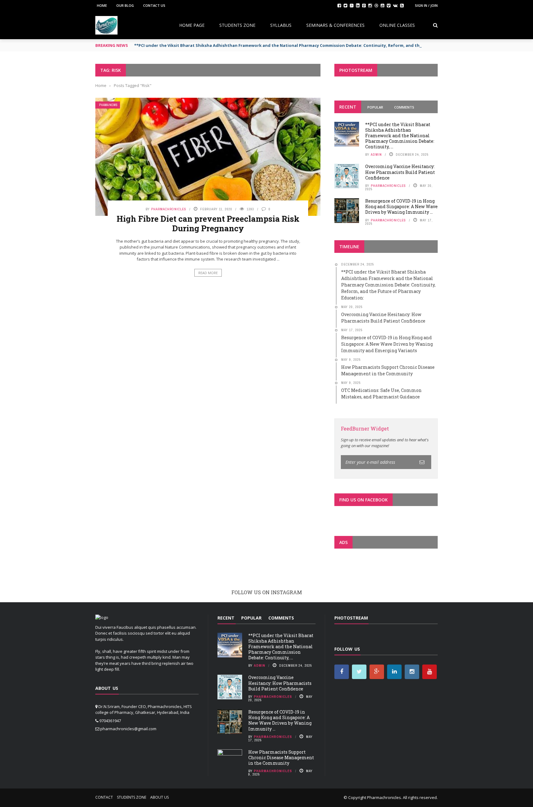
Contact (104, 797)
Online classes (397, 25)
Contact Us (154, 5)
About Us (159, 797)
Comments (404, 107)
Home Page (192, 25)
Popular (375, 107)
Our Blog (125, 5)
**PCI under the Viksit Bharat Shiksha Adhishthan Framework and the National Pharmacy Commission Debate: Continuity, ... (399, 135)
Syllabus (280, 25)
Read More (208, 272)
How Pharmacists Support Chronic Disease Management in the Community (281, 757)
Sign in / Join (426, 5)
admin (376, 154)
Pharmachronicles (168, 209)
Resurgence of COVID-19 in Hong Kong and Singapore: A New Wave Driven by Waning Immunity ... (401, 206)
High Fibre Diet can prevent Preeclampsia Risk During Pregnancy (208, 223)
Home (102, 5)
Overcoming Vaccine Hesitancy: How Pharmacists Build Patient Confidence (400, 171)
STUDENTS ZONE (237, 25)
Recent (347, 107)
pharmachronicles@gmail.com (128, 728)
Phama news (108, 105)
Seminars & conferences (335, 25)
